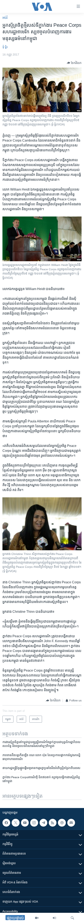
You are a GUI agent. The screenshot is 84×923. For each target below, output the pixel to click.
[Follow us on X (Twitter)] (15, 823)
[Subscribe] (71, 823)
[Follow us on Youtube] (25, 823)
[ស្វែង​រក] (72, 918)
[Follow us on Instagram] (34, 823)
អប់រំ (5, 17)
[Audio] (54, 918)
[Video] (37, 918)
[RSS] (52, 823)
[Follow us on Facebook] (6, 823)
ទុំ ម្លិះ (5, 47)
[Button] (74, 62)
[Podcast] (62, 823)
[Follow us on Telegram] (43, 823)
